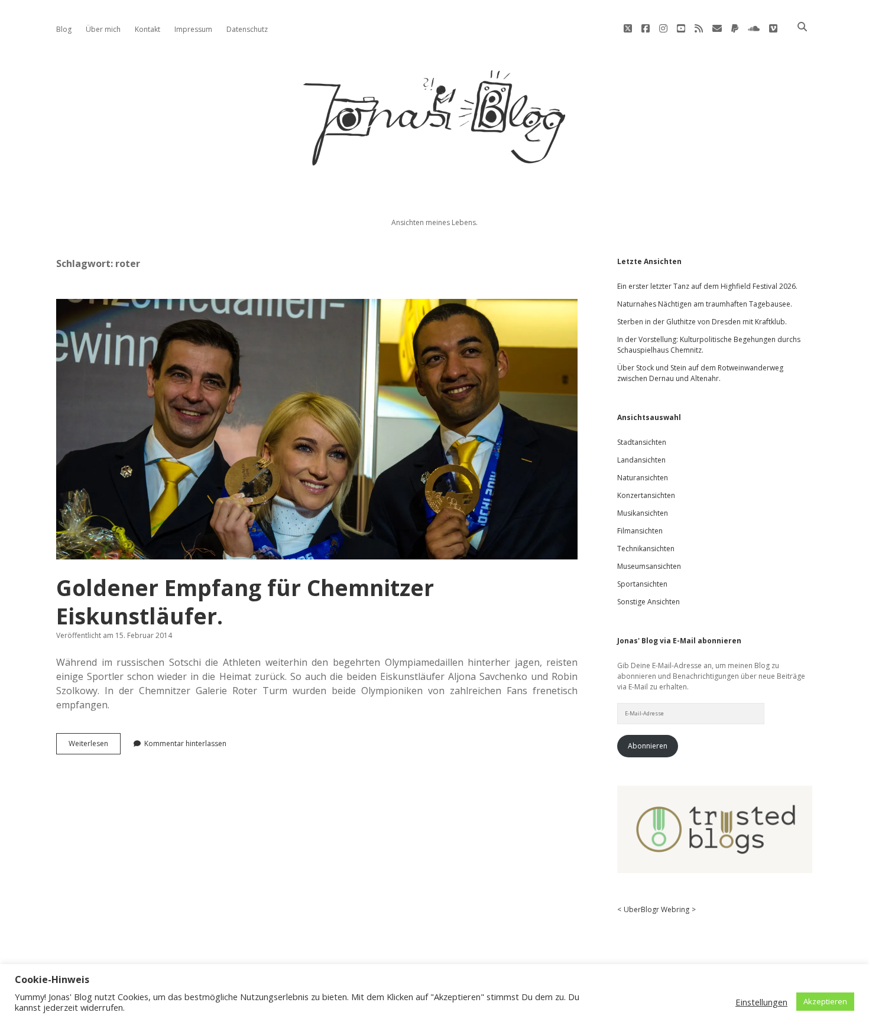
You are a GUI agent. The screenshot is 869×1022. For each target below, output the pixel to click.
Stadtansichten (641, 442)
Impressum (193, 29)
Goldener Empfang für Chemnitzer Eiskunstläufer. (317, 429)
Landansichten (641, 460)
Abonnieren (647, 746)
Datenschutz (247, 29)
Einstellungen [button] (761, 1002)
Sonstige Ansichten (648, 602)
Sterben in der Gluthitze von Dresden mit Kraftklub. (702, 322)
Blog (64, 29)
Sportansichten (642, 584)
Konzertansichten (646, 495)
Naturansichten (642, 478)
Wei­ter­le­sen (95, 746)
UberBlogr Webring (656, 909)
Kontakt (147, 29)
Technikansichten (646, 548)
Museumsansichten (649, 566)
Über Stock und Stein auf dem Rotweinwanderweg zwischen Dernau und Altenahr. (700, 373)
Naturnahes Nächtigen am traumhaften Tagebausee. (704, 304)
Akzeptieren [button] (825, 1001)
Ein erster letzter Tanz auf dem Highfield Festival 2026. (707, 286)
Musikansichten (642, 513)
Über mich (103, 29)
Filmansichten (640, 531)
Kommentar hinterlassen (185, 743)
